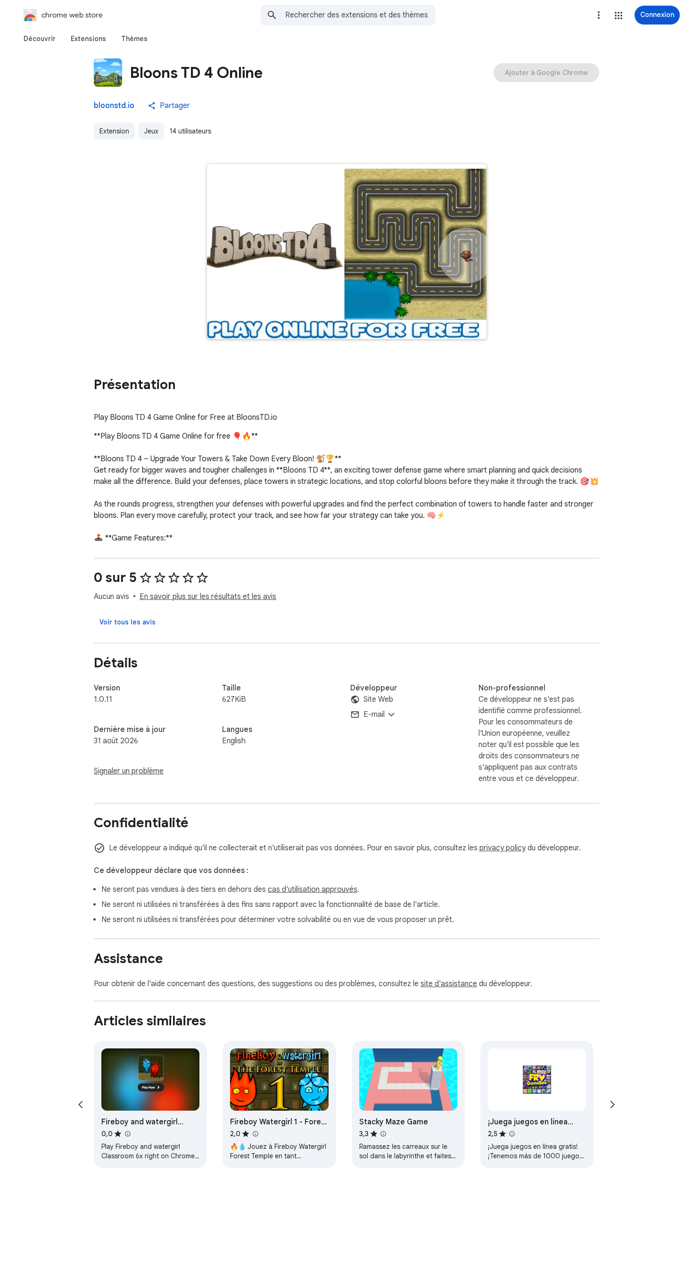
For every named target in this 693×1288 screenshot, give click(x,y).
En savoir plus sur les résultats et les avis (208, 596)
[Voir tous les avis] (127, 622)
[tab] (39, 38)
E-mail (374, 714)
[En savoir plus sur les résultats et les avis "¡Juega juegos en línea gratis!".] (512, 1133)
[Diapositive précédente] (80, 1104)
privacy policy (502, 848)
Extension (114, 131)
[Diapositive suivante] (612, 1104)
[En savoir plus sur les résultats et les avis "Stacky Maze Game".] (383, 1133)
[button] (618, 15)
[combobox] (360, 15)
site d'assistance (449, 984)
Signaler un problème (129, 771)
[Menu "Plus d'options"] (598, 15)
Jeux (151, 131)
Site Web (378, 699)
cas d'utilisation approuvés (312, 889)
